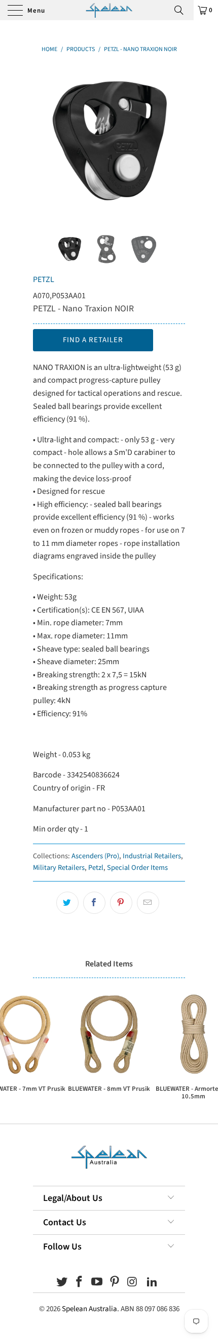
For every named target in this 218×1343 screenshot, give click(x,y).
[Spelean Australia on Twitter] (61, 1283)
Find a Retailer (93, 340)
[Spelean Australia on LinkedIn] (152, 1283)
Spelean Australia (89, 1309)
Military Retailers (59, 867)
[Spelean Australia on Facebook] (79, 1283)
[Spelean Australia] (109, 10)
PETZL (43, 279)
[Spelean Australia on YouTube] (97, 1283)
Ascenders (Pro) (95, 856)
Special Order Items (137, 867)
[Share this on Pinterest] (121, 903)
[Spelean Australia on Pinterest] (115, 1283)
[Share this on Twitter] (67, 903)
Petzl (95, 867)
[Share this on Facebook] (94, 903)
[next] (175, 142)
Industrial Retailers (152, 856)
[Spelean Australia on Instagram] (132, 1283)
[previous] (42, 142)
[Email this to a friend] (148, 903)
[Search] (182, 10)
